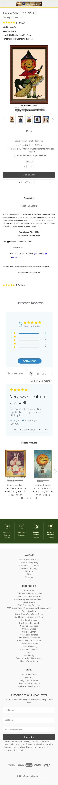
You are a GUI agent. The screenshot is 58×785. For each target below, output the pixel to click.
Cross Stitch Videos (29, 649)
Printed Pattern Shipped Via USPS (32, 155)
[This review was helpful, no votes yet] (40, 429)
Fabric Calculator (29, 611)
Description (29, 198)
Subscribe (29, 737)
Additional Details (29, 206)
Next (53, 120)
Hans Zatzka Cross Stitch (29, 638)
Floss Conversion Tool (29, 559)
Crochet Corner (29, 632)
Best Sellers (29, 590)
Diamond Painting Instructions (29, 593)
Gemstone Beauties (29, 626)
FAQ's (29, 652)
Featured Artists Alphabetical (29, 658)
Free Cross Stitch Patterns (29, 596)
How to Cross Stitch (29, 661)
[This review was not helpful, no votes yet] (45, 429)
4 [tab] (36, 498)
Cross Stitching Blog (29, 562)
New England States (29, 635)
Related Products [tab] (29, 443)
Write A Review (29, 360)
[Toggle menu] (4, 4)
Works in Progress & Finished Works (29, 599)
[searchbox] (17, 373)
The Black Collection (29, 620)
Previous (5, 120)
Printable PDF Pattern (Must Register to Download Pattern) (32, 150)
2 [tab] (31, 131)
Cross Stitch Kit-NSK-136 (31, 145)
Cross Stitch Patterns (29, 644)
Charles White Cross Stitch (29, 641)
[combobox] (42, 381)
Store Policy (29, 655)
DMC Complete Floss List (29, 605)
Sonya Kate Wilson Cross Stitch (29, 614)
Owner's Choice (29, 629)
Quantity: (29, 161)
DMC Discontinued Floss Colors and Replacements (29, 608)
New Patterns (29, 602)
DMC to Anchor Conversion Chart (29, 617)
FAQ (29, 574)
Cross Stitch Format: (29, 141)
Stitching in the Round (29, 623)
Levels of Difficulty (29, 646)
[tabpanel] (12, 120)
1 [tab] (27, 131)
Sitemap (29, 577)
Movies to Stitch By (29, 568)
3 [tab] (31, 498)
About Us (29, 571)
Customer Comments (29, 565)
